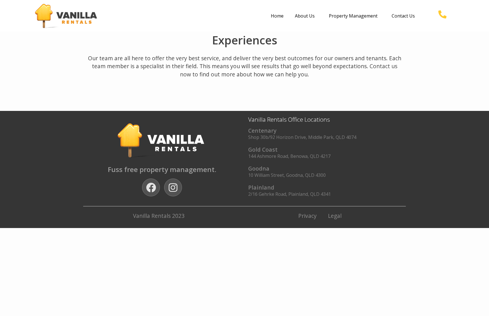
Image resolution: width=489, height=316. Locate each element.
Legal (335, 216)
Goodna (258, 168)
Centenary (262, 130)
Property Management (353, 16)
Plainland (261, 187)
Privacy (307, 216)
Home (277, 16)
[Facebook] (151, 187)
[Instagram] (173, 187)
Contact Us (403, 16)
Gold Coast (263, 149)
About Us (305, 16)
